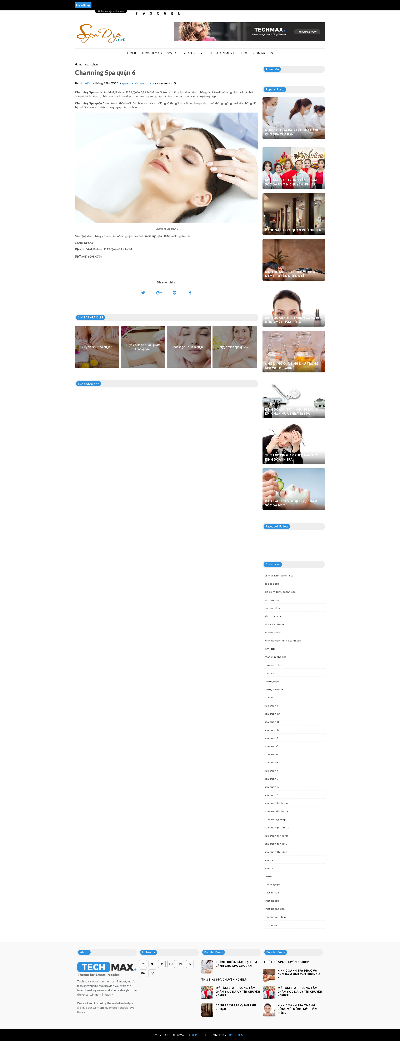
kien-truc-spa (273, 616)
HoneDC (85, 83)
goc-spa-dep (272, 608)
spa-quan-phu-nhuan (278, 827)
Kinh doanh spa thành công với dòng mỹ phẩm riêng (293, 320)
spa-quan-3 (272, 746)
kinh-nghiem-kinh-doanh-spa (283, 640)
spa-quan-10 (272, 713)
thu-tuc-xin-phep (275, 916)
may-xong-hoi (273, 664)
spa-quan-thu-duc (276, 851)
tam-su (269, 876)
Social (172, 53)
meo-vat (270, 673)
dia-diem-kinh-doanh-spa (280, 591)
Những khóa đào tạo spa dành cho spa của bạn (292, 132)
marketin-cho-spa (275, 656)
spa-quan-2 (272, 738)
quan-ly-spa (272, 681)
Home (132, 53)
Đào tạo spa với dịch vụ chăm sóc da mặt (291, 503)
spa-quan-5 (271, 762)
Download (152, 53)
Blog (243, 53)
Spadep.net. (195, 1035)
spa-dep (269, 697)
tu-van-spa (271, 925)
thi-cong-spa (272, 884)
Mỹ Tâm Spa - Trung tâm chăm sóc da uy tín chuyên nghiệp (291, 182)
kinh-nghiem (273, 632)
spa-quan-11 (272, 721)
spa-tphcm (92, 64)
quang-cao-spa (274, 689)
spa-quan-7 (272, 778)
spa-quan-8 (272, 786)
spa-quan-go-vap (275, 819)
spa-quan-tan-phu (276, 843)
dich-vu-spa (272, 599)
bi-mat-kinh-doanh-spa (279, 575)
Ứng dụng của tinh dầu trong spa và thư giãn (291, 366)
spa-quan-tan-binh (276, 835)
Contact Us (263, 53)
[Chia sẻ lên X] (143, 292)
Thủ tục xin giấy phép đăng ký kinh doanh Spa (291, 457)
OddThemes (238, 1035)
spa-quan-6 (130, 83)
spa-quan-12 (272, 730)
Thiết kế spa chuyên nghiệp (224, 979)
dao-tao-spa (272, 583)
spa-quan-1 (271, 705)
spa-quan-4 (272, 754)
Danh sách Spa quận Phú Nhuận (293, 230)
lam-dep (270, 648)
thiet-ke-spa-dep (275, 908)
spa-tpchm (271, 860)
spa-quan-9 (272, 795)
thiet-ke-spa (272, 900)
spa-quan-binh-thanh (278, 811)
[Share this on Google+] (159, 292)
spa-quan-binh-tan (276, 803)
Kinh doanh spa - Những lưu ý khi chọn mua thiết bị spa (291, 411)
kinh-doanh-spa (274, 624)
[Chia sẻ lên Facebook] (190, 292)
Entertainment (220, 53)
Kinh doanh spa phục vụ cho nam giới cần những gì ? (290, 274)
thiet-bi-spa (272, 892)
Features (191, 53)
